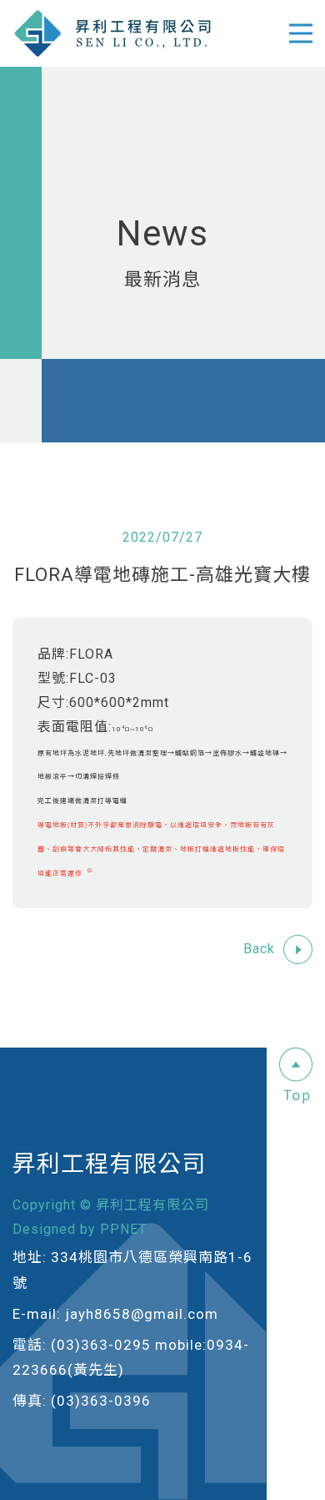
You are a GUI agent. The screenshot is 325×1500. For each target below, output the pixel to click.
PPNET (123, 1229)
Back (259, 949)
